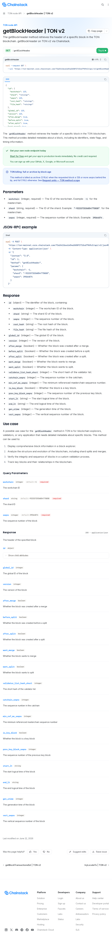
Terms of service (100, 908)
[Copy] (93, 50)
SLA (77, 930)
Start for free (17, 156)
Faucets (61, 908)
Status (61, 919)
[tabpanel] (56, 104)
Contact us (81, 903)
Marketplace (43, 919)
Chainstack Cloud (45, 930)
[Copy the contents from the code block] (105, 60)
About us (80, 898)
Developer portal (100, 903)
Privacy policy (99, 914)
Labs (60, 914)
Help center (98, 898)
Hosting (40, 924)
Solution (41, 898)
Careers (79, 908)
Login (60, 898)
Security (80, 924)
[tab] (7, 79)
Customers (42, 914)
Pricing (40, 903)
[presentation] (56, 67)
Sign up (61, 903)
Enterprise (42, 908)
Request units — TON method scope (61, 180)
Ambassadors (82, 914)
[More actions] (108, 5)
